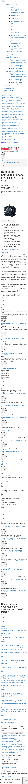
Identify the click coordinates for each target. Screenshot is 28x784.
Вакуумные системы (11, 741)
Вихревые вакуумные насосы (14, 51)
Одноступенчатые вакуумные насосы (15, 114)
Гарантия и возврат (7, 737)
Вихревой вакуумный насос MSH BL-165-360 (12, 569)
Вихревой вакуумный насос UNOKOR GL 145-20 (13, 311)
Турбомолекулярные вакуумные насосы (15, 42)
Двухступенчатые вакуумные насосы (15, 106)
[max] (2, 143)
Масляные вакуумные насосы (18, 37)
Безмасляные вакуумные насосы (10, 97)
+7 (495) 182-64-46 (7, 147)
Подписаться (19, 733)
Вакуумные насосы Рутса (16, 18)
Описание (5, 249)
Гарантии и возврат (9, 88)
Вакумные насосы (12, 4)
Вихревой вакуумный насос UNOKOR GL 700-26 (13, 580)
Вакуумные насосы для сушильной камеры (16, 16)
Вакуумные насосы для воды (14, 45)
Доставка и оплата (9, 87)
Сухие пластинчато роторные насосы (12, 751)
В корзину (4, 220)
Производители (11, 738)
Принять (25, 780)
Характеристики (14, 249)
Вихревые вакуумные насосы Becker (11, 123)
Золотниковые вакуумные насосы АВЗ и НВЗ (17, 31)
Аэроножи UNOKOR (12, 740)
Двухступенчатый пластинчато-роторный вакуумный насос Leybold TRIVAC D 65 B (11, 550)
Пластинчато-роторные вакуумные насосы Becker (17, 66)
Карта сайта (8, 776)
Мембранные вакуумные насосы (15, 56)
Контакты (6, 91)
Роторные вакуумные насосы (14, 57)
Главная (4, 161)
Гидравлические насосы (8, 139)
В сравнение (11, 220)
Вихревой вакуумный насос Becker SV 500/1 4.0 (13, 560)
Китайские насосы (7, 746)
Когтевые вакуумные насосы (17, 34)
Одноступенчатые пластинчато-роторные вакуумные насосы (18, 62)
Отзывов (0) (5, 252)
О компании (7, 85)
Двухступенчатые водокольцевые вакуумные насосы (17, 48)
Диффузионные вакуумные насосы (11, 108)
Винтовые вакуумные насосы (17, 20)
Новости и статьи (8, 90)
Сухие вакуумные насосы (12, 751)
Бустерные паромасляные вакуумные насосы (17, 12)
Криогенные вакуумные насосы (18, 35)
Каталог (6, 3)
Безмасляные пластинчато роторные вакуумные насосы (17, 69)
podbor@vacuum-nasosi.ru (9, 767)
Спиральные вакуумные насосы (15, 71)
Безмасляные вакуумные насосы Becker (16, 9)
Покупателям (5, 735)
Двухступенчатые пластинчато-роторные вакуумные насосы (18, 59)
